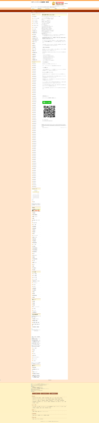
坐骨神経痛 (34, 226)
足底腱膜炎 (37, 407)
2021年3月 (34, 114)
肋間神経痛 (34, 228)
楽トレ (41, 411)
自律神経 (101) (35, 52)
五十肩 (34, 260)
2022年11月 (34, 78)
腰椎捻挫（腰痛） (35, 320)
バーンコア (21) (35, 27)
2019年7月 (34, 150)
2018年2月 (34, 181)
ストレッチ (34, 310)
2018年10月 (34, 166)
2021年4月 (34, 112)
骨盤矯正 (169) (35, 59)
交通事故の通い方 (54, 393)
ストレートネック (35, 235)
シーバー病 (34, 244)
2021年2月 (34, 116)
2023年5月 (34, 67)
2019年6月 (34, 152)
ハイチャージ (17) (35, 23)
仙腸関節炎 (47, 400)
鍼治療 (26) (34, 56)
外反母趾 (34, 246)
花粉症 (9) (34, 54)
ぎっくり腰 (34, 224)
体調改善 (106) (35, 32)
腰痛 (65, 401)
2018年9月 (34, 168)
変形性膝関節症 (34, 401)
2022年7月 (34, 85)
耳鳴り (34, 233)
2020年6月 (34, 130)
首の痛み (34, 269)
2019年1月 (34, 161)
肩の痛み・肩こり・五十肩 (36, 220)
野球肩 (34, 293)
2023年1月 (34, 74)
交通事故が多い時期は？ (36, 373)
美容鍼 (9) (34, 47)
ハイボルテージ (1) (35, 25)
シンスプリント (35, 282)
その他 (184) (34, 16)
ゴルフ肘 (34, 286)
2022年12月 (34, 76)
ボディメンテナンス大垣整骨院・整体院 (48, 421)
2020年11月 (34, 121)
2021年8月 (34, 105)
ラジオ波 (34, 308)
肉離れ (41, 407)
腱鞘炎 (49, 401)
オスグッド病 (35, 277)
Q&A (33, 351)
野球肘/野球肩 (35, 295)
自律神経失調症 (53, 401)
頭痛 (33, 218)
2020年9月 (34, 125)
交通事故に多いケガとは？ (35, 369)
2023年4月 (34, 69)
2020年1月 (34, 139)
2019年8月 (34, 148)
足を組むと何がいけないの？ (63, 127)
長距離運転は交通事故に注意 (45, 127)
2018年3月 (34, 179)
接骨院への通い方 (35, 415)
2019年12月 (34, 141)
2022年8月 (34, 83)
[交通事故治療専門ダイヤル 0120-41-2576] (36, 332)
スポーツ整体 (35, 273)
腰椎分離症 (43, 400)
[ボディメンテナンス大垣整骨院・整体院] (40, 2)
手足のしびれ (35, 255)
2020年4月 (34, 134)
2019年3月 (34, 157)
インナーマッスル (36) (36, 18)
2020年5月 (34, 132)
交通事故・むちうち (40, 415)
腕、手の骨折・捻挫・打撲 (36, 324)
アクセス (64, 8)
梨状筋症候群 (35, 242)
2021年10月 (34, 101)
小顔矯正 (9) (34, 36)
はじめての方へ (47, 8)
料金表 (56, 8)
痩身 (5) (34, 43)
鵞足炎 (34, 297)
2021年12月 (34, 98)
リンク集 (34, 360)
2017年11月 (34, 186)
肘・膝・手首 (35, 222)
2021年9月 (34, 103)
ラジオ (44, 411)
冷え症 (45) (34, 34)
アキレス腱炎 (35, 275)
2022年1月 (34, 96)
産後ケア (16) (35, 41)
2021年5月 (34, 110)
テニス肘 (34, 284)
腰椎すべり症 (35, 237)
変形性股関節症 (62, 400)
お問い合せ (34, 355)
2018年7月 (34, 172)
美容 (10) (34, 45)
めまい (34, 253)
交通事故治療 (39, 8)
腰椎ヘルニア (35, 262)
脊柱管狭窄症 (35, 251)
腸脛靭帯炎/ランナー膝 (52, 406)
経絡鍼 (36, 411)
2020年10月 (34, 123)
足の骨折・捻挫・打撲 (36, 322)
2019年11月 (34, 143)
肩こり (34, 264)
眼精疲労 (34, 231)
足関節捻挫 (34, 288)
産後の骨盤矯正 (35, 214)
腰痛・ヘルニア (35, 216)
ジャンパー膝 (35, 279)
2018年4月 (34, 177)
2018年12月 (34, 163)
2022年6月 (34, 87)
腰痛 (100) (34, 50)
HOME (36, 393)
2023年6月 (34, 65)
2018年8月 (34, 170)
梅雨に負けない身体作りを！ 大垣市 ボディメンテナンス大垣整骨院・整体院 (36, 376)
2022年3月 (34, 92)
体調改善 (59, 16)
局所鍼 (34, 301)
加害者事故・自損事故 (46, 415)
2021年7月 (34, 107)
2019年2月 (34, 159)
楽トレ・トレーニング (36, 306)
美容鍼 (38, 411)
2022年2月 (34, 94)
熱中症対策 (34, 367)
